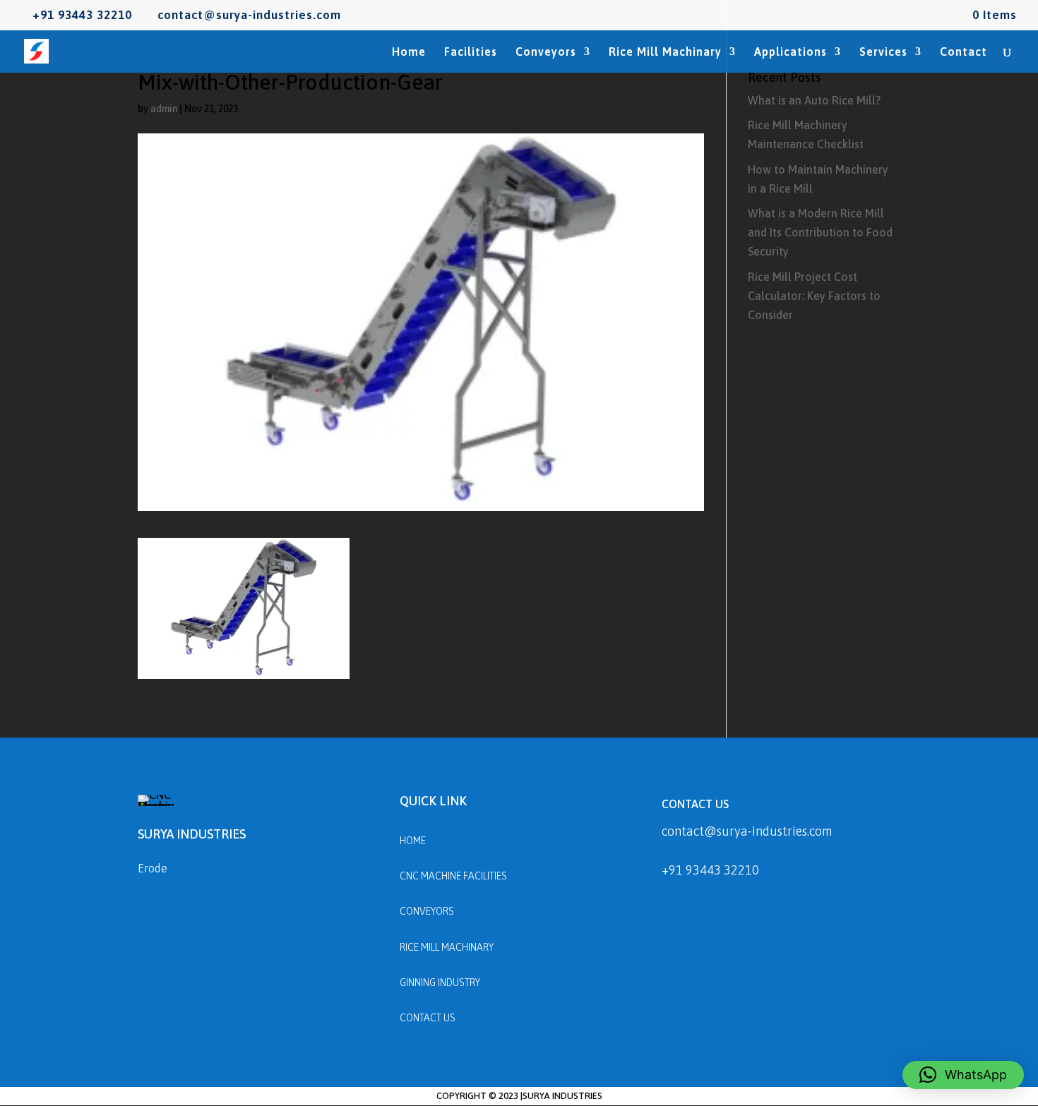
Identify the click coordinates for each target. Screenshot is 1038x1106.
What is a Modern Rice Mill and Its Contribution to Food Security (820, 232)
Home (409, 52)
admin (163, 108)
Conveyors (545, 52)
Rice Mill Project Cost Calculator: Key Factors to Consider (814, 295)
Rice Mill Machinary (665, 52)
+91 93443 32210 (710, 869)
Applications (790, 52)
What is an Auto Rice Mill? (814, 100)
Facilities (470, 52)
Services (883, 52)
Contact (963, 52)
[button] (963, 1075)
